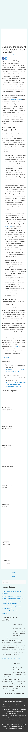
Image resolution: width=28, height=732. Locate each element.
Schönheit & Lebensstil (8, 55)
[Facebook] (3, 58)
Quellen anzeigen (6, 361)
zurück (14, 572)
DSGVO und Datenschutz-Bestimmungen (13, 707)
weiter (14, 576)
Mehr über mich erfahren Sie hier (11, 658)
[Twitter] (6, 58)
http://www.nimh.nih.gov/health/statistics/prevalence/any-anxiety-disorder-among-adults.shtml (15, 384)
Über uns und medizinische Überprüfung (14, 705)
